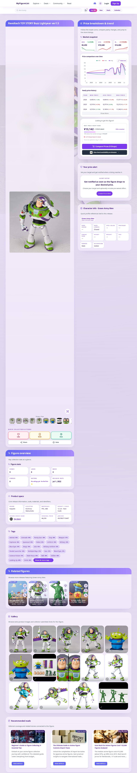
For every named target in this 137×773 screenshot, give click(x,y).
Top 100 (93, 10)
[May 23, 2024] (111, 738)
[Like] (25, 586)
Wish (40, 437)
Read (69, 3)
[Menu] (25, 595)
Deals (46, 3)
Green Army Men (23, 17)
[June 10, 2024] (69, 738)
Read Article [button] (17, 764)
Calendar (117, 10)
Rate (57, 442)
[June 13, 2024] (28, 738)
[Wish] (25, 590)
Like (18, 437)
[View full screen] (67, 411)
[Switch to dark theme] (100, 3)
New (101, 10)
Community (58, 3)
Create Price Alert (104, 193)
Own (61, 437)
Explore (36, 3)
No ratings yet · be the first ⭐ (39, 482)
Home (7, 17)
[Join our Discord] (95, 3)
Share (25, 442)
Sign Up (115, 3)
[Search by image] (86, 10)
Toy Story (13, 17)
